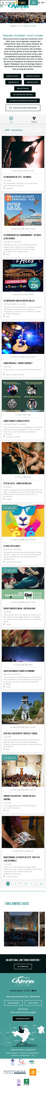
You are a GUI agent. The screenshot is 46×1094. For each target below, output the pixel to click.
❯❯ (41, 884)
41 (32, 884)
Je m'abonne (23, 966)
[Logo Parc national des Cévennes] (35, 1072)
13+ (20, 884)
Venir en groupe (17, 1050)
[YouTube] (33, 990)
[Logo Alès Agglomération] (32, 1062)
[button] (39, 3)
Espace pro (30, 1050)
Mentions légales (12, 1053)
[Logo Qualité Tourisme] (22, 1062)
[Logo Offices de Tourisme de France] (13, 1062)
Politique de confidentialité (29, 1053)
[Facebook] (25, 990)
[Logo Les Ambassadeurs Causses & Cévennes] (19, 1082)
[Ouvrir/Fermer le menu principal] (1, 6)
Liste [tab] (11, 122)
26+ (26, 884)
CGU (33, 1055)
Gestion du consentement (20, 1055)
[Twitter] (30, 990)
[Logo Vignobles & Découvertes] (26, 1082)
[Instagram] (27, 990)
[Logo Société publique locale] (15, 1072)
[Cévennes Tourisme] (18, 6)
